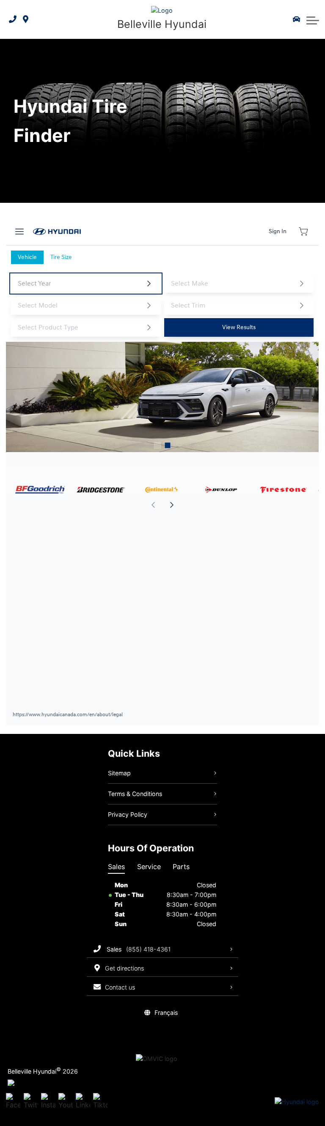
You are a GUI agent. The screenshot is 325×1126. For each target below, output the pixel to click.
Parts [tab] (181, 866)
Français (166, 1012)
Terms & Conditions (135, 793)
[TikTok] (100, 1102)
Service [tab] (149, 866)
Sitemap (119, 773)
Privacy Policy (127, 814)
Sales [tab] (116, 866)
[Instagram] (48, 1102)
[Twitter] (31, 1102)
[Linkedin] (83, 1102)
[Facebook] (13, 1102)
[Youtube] (65, 1102)
